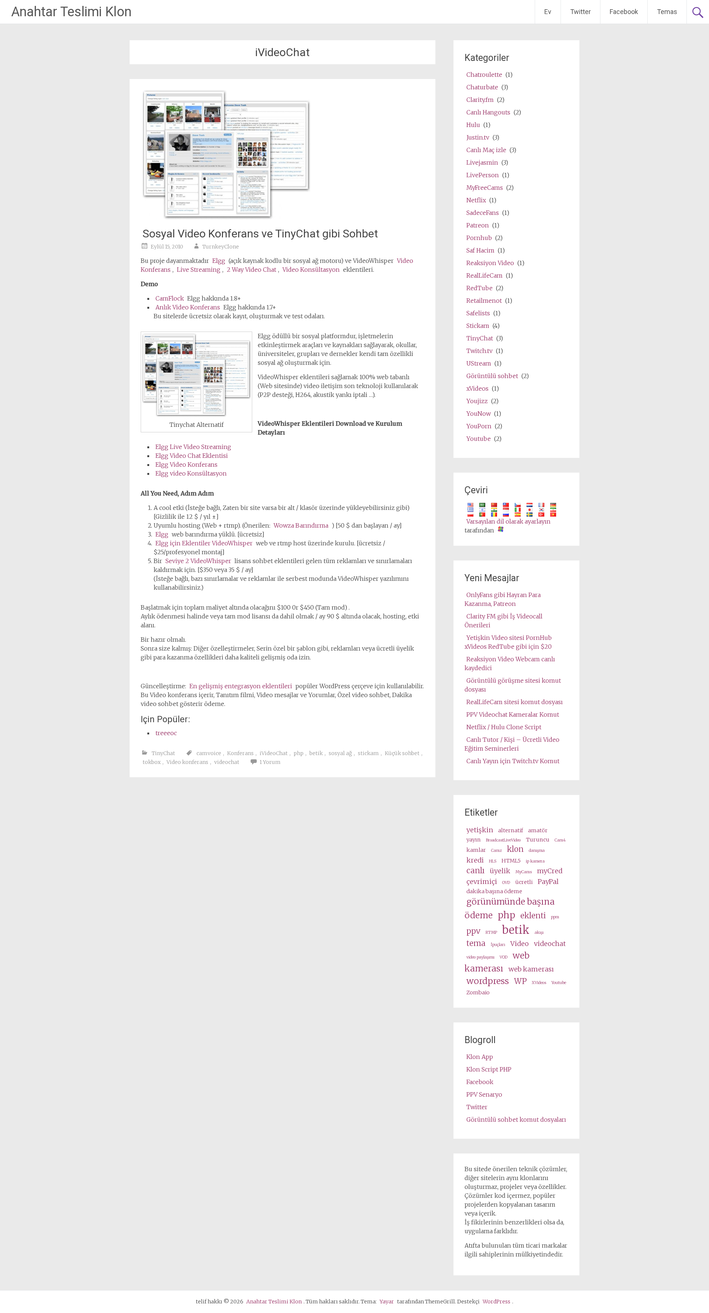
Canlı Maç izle (486, 150)
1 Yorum (270, 762)
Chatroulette (484, 74)
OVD (506, 882)
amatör (538, 830)
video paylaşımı (480, 957)
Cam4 (560, 840)
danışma (537, 850)
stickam (368, 753)
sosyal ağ (340, 753)
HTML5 (511, 860)
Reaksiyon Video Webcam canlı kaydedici (510, 663)
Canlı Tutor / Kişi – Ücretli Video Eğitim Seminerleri (512, 744)
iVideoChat (274, 753)
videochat (226, 762)
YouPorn (478, 426)
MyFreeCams (484, 187)
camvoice (208, 753)
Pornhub (479, 237)
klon (515, 849)
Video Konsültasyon (311, 269)
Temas (667, 12)
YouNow (478, 413)
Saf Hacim (480, 250)
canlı (475, 870)
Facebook (624, 12)
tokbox (152, 762)
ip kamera (535, 861)
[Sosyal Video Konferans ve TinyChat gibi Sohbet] (226, 217)
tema (476, 943)
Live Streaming (198, 269)
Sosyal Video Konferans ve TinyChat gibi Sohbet (260, 233)
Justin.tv (477, 137)
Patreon (477, 225)
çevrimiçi (481, 881)
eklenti (533, 916)
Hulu (473, 124)
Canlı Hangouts (488, 112)
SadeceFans (482, 212)
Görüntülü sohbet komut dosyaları (516, 1119)
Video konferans (187, 762)
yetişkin (479, 830)
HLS (492, 861)
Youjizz (477, 401)
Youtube (478, 438)
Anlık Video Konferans (187, 307)
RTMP (491, 932)
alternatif (510, 830)
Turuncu (537, 839)
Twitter (580, 12)
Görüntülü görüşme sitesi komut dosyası (513, 685)
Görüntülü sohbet (492, 376)
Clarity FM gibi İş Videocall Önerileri (503, 621)
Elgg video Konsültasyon (191, 473)
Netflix (476, 200)
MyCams (524, 872)
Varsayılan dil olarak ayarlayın (508, 521)
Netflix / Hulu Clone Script (503, 727)
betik (316, 753)
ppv (473, 931)
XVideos (539, 982)
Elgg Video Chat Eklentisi (191, 455)
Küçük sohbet (402, 753)
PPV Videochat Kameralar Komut (512, 714)
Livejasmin (482, 162)
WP (520, 981)
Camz (496, 850)
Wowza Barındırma (301, 525)
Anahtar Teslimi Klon (71, 12)
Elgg (218, 260)
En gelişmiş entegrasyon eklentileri (240, 686)
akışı (539, 932)
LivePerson (482, 175)
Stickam (477, 325)
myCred (549, 871)
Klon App (479, 1056)
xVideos (477, 388)
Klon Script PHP (488, 1069)
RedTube (479, 288)
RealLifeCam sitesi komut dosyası (514, 702)
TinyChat (163, 753)
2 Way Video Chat (251, 269)
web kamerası (497, 962)
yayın (473, 839)
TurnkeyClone (220, 246)
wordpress (487, 981)
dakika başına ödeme (494, 891)
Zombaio (478, 992)
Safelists (478, 313)
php (299, 753)
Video (519, 943)
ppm (555, 917)
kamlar (476, 850)
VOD (503, 957)
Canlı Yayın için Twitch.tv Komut (512, 761)
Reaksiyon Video (490, 263)
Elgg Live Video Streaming (193, 446)
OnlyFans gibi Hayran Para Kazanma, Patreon (503, 599)
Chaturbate (482, 87)
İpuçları (498, 944)
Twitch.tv (479, 350)
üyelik (500, 871)
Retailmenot (484, 300)
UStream (478, 363)
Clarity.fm (480, 99)
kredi (475, 860)
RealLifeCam (484, 275)
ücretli (523, 882)
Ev (547, 12)
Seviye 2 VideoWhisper (198, 561)
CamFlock (169, 298)
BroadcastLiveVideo (503, 840)
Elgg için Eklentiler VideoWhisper (204, 543)
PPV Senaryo (484, 1094)
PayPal (548, 881)
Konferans (240, 753)
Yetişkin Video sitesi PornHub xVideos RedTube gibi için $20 (508, 642)
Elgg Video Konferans (186, 464)
